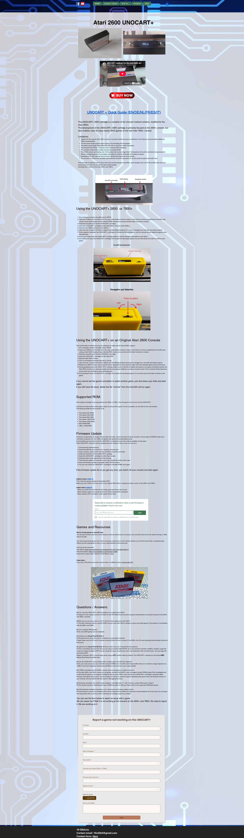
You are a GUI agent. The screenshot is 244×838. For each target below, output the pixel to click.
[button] (125, 4)
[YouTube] (82, 4)
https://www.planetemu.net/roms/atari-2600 (103, 552)
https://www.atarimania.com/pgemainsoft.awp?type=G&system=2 (107, 549)
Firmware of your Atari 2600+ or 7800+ (95, 768)
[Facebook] (78, 4)
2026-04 (89, 487)
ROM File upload (88, 794)
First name (86, 725)
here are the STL (127, 562)
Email (97, 509)
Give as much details (89, 803)
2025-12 (90, 479)
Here (112, 554)
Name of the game (89, 751)
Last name (85, 734)
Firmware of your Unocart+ (91, 777)
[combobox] (121, 763)
